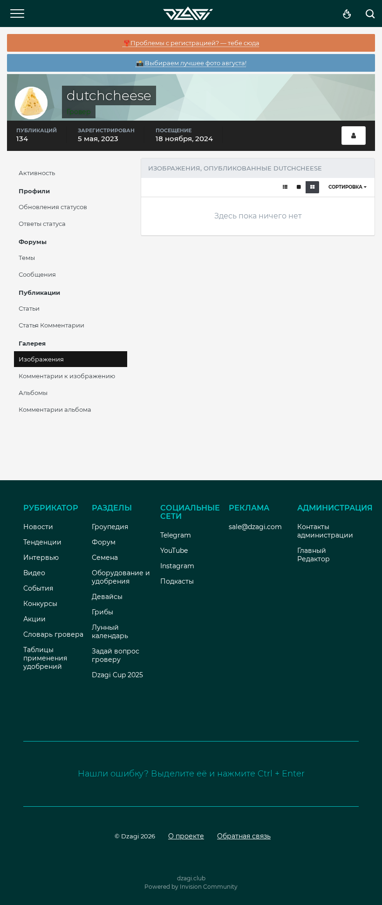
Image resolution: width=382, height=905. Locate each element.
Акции (34, 619)
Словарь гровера (53, 634)
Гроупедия (110, 527)
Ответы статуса (42, 223)
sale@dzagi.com (255, 527)
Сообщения (37, 274)
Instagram (177, 566)
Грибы (102, 612)
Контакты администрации (325, 531)
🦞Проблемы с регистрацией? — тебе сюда (191, 43)
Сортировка (346, 187)
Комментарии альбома (55, 409)
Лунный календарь (110, 631)
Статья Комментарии (51, 325)
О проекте (186, 836)
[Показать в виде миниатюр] (312, 187)
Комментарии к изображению (67, 376)
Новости (38, 527)
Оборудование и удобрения (121, 577)
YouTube (174, 550)
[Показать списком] (285, 187)
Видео (34, 573)
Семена (105, 557)
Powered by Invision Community (191, 886)
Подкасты (177, 581)
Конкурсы (40, 603)
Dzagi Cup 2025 (117, 675)
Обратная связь (244, 836)
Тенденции (42, 542)
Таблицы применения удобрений (45, 658)
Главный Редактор (313, 554)
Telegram (175, 535)
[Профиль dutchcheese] (353, 135)
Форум (104, 542)
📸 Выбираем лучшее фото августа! (191, 63)
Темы (27, 257)
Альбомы (33, 392)
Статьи (29, 308)
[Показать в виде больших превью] (299, 187)
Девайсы (107, 596)
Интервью (41, 557)
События (38, 588)
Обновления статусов (53, 207)
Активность (37, 173)
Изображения (41, 359)
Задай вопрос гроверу (115, 655)
